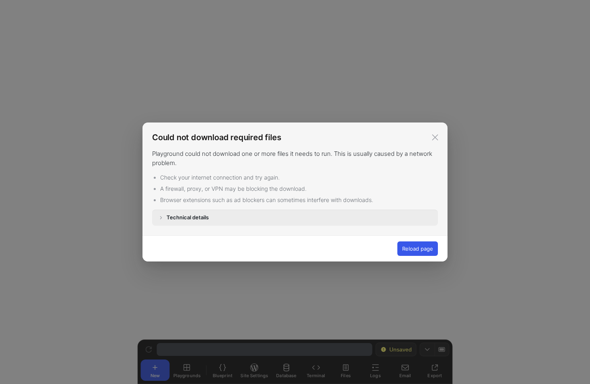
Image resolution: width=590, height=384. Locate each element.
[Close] (435, 137)
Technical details (188, 217)
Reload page (417, 248)
